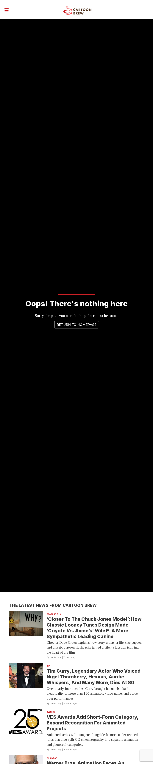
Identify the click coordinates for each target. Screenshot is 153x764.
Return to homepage (76, 325)
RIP (48, 666)
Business (52, 758)
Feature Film (54, 614)
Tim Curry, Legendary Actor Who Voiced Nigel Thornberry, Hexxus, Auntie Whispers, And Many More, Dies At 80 (93, 676)
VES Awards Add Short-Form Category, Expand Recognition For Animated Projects (93, 723)
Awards (51, 712)
